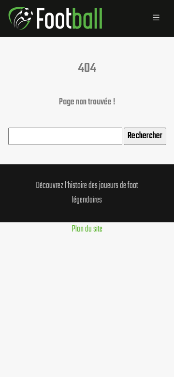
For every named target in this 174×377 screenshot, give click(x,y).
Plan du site (87, 229)
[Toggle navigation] (156, 18)
